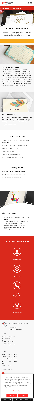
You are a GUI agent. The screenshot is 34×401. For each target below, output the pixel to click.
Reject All (11, 395)
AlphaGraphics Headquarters (16, 329)
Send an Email (7, 338)
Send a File (19, 399)
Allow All (23, 395)
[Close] (31, 375)
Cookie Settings (16, 390)
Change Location (13, 327)
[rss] (3, 373)
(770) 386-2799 (17, 296)
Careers (29, 399)
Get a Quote (7, 399)
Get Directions (17, 313)
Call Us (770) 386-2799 (9, 336)
